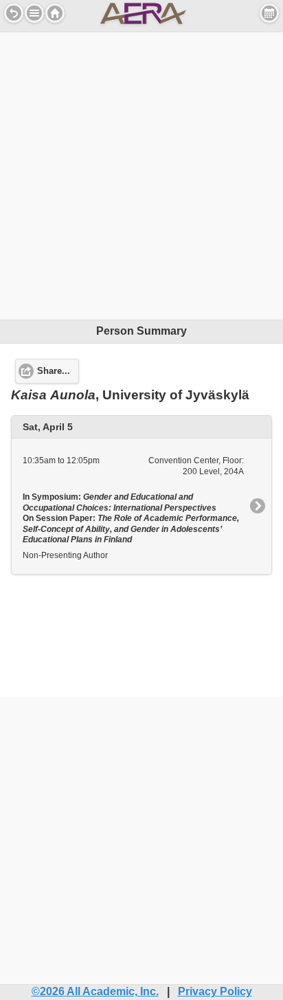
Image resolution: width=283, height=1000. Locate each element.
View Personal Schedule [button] (269, 13)
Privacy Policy (215, 991)
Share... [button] (53, 371)
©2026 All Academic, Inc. (95, 991)
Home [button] (55, 13)
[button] (34, 13)
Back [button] (13, 13)
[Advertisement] (141, 173)
